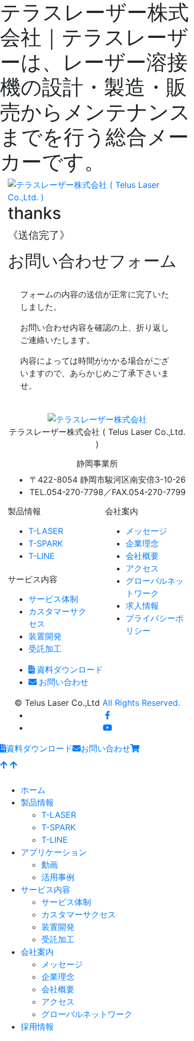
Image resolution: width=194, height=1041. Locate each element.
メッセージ (146, 531)
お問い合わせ (63, 682)
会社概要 (142, 556)
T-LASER (45, 531)
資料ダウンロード (70, 669)
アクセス (142, 568)
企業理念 (142, 543)
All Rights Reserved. (141, 702)
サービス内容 (45, 889)
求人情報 (142, 605)
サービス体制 (53, 599)
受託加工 (45, 648)
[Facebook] (107, 715)
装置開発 (45, 636)
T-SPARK (45, 543)
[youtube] (107, 727)
